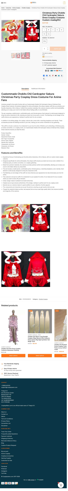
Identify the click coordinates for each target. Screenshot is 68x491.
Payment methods (6, 436)
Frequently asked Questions (9, 434)
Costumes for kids (6, 460)
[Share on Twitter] (49, 75)
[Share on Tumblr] (61, 75)
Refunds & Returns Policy (8, 441)
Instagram (4, 471)
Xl (57, 29)
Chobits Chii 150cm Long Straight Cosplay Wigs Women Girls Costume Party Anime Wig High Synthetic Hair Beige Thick (39, 339)
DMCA (3, 416)
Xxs (49, 34)
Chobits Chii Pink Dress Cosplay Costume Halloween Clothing (11, 349)
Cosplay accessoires (7, 456)
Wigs (39, 335)
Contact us (4, 414)
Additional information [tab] (38, 88)
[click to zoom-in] (20, 31)
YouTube (3, 473)
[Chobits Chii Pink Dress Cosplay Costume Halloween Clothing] (13, 327)
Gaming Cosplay (6, 458)
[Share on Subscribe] (58, 75)
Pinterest (4, 468)
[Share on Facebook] (46, 75)
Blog (2, 443)
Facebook (4, 466)
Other (44, 41)
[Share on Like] (43, 75)
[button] (48, 48)
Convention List (5, 423)
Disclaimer (4, 425)
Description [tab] (25, 88)
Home (2, 7)
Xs (61, 29)
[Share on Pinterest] (52, 75)
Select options (13, 355)
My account (4, 451)
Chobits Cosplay (26, 7)
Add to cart (57, 49)
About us (3, 412)
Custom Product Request (8, 445)
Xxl (44, 34)
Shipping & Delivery (7, 438)
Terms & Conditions (7, 419)
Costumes (8, 7)
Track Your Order (6, 431)
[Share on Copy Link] (43, 78)
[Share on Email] (55, 75)
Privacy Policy (5, 421)
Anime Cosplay (16, 7)
